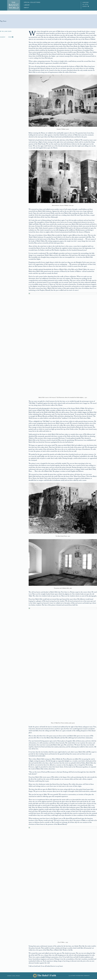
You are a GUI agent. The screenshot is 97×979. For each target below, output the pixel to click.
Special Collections (32, 2)
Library (27, 5)
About (26, 7)
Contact (9, 975)
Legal (13, 975)
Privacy (18, 975)
